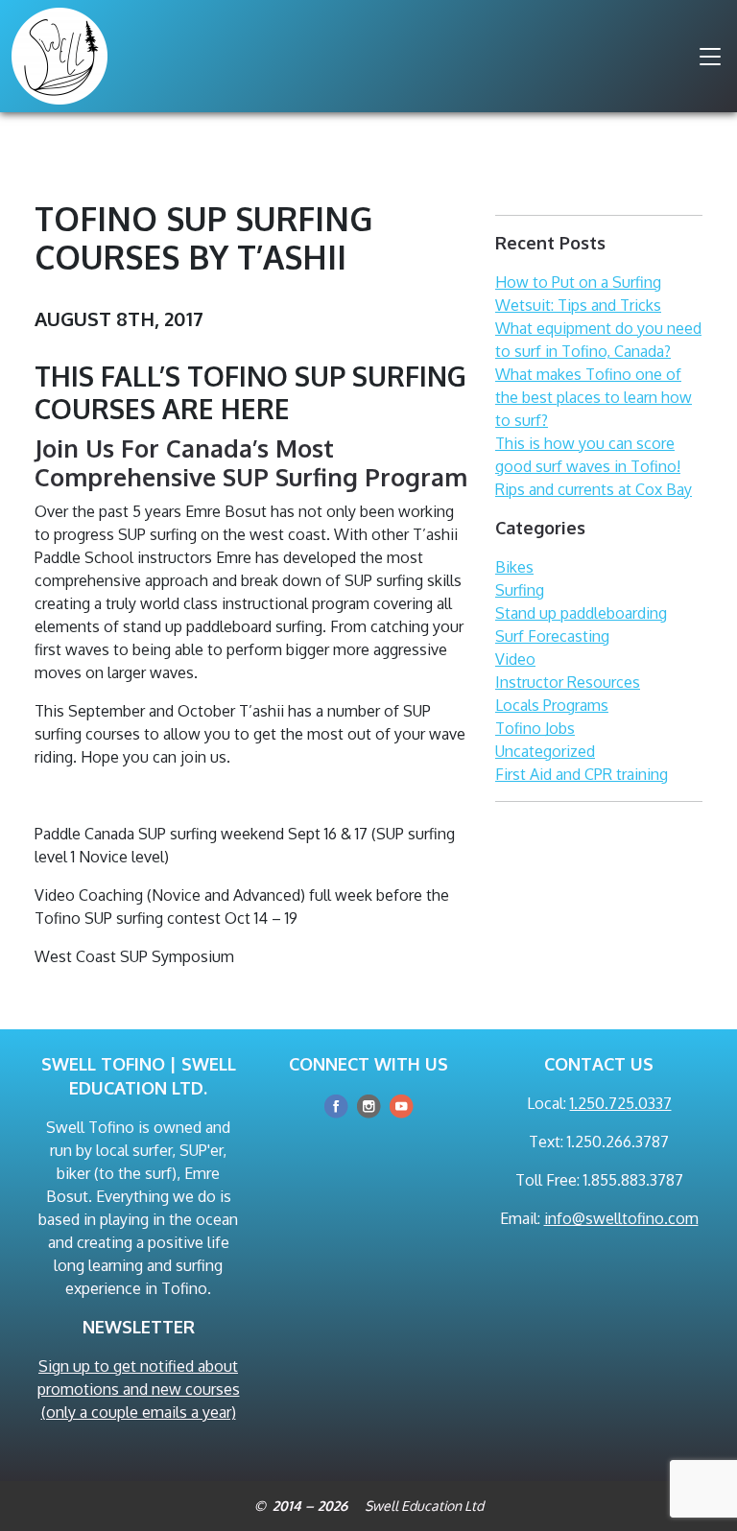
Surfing (519, 590)
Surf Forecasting (552, 636)
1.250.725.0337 (621, 1103)
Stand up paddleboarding (581, 613)
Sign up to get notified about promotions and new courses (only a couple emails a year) (138, 1389)
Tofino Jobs (535, 728)
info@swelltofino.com (621, 1218)
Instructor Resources (567, 682)
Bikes (514, 567)
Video (515, 659)
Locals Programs (551, 705)
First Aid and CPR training (581, 774)
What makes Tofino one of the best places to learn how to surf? (593, 397)
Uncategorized (545, 751)
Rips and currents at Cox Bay (593, 489)
